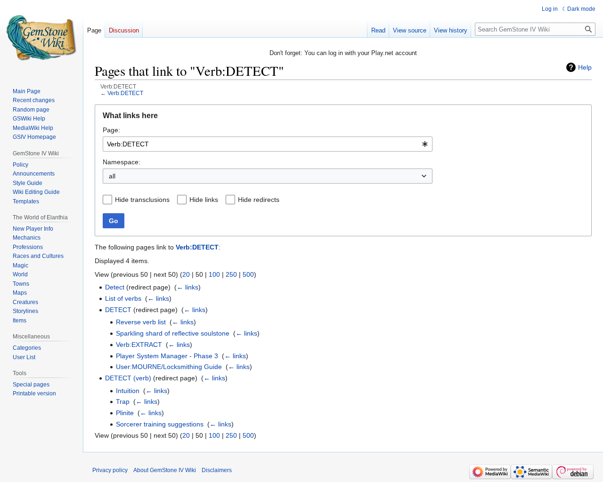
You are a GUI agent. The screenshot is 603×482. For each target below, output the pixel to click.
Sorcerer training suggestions (160, 424)
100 (214, 274)
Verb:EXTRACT (139, 344)
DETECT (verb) (128, 378)
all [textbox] (112, 176)
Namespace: (121, 162)
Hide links (203, 199)
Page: (111, 130)
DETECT (118, 309)
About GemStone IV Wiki (164, 470)
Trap (123, 401)
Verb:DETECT (125, 93)
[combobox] (267, 144)
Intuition (127, 390)
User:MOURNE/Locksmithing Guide (169, 366)
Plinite (125, 413)
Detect (114, 287)
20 (186, 274)
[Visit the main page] (41, 37)
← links (187, 287)
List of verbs (123, 298)
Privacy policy (110, 470)
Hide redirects (258, 199)
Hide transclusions (142, 199)
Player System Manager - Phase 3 (167, 356)
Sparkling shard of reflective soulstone (172, 333)
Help (585, 67)
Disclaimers (217, 470)
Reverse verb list (141, 322)
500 (248, 274)
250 (231, 274)
